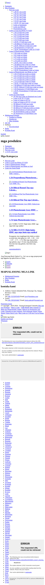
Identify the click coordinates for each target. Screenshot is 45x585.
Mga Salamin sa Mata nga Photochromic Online (20, 308)
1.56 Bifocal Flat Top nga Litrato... (24, 200)
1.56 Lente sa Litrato (20, 53)
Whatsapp (4, 321)
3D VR (7, 123)
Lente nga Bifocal (19, 27)
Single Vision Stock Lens (9, 313)
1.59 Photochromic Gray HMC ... (23, 210)
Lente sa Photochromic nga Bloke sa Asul (23, 72)
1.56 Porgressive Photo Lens (22, 68)
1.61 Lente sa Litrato (20, 55)
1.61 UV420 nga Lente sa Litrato (24, 76)
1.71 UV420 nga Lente (21, 38)
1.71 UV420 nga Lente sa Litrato (24, 79)
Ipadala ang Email (7, 319)
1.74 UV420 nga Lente (21, 40)
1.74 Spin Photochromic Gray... (22, 220)
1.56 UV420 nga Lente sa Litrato (24, 74)
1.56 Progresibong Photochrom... (23, 178)
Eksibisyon (13, 119)
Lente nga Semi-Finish (16, 95)
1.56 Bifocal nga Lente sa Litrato (24, 64)
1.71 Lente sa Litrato (20, 59)
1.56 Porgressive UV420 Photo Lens (25, 89)
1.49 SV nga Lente (19, 12)
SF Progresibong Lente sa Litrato (24, 111)
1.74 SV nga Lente (19, 21)
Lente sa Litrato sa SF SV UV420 (24, 102)
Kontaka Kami (10, 130)
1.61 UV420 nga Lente (21, 34)
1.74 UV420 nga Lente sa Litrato (24, 81)
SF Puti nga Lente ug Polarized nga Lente (27, 96)
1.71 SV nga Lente (19, 19)
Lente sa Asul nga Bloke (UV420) (20, 30)
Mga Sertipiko (14, 121)
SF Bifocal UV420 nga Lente (23, 104)
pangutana (12, 249)
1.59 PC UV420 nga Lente (22, 42)
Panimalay (8, 6)
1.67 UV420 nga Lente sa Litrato (24, 78)
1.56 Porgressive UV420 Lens (23, 47)
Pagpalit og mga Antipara (13, 311)
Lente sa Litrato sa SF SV (21, 100)
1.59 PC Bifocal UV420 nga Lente (25, 46)
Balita (7, 128)
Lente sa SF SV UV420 (21, 98)
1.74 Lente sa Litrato (20, 61)
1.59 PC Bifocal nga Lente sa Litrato (25, 66)
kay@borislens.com (31, 296)
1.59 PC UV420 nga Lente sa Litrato (25, 83)
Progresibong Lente (19, 29)
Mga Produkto (10, 8)
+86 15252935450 (14, 296)
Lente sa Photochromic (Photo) (19, 51)
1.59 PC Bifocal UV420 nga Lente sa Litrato (28, 87)
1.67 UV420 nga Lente (21, 36)
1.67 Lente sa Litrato (20, 57)
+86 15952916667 (14, 300)
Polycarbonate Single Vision (32, 311)
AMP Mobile (25, 307)
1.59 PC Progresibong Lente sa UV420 (26, 49)
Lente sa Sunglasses (20, 25)
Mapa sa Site (15, 307)
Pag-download (14, 127)
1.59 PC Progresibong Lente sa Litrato (26, 70)
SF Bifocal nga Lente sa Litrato (23, 106)
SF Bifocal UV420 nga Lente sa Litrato (26, 108)
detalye (18, 249)
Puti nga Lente (14, 10)
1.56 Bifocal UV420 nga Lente (23, 44)
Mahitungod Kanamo (12, 115)
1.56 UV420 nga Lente (21, 32)
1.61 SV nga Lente (19, 15)
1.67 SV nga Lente (19, 17)
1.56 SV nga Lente (19, 14)
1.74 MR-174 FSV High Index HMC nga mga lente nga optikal (23, 231)
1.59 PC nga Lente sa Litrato (22, 63)
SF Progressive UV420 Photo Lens (25, 113)
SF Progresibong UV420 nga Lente (25, 110)
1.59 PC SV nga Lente (20, 23)
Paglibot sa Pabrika (15, 117)
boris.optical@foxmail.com (33, 300)
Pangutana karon (6, 304)
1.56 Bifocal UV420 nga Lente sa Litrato (27, 85)
